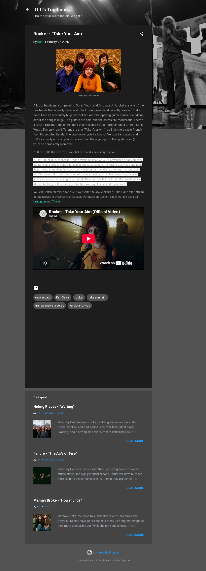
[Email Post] (35, 289)
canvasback (43, 297)
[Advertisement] (168, 85)
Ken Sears (63, 297)
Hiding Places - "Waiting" (53, 406)
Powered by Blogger (105, 552)
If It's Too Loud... (53, 9)
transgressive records (49, 305)
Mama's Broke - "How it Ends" (57, 500)
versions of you (79, 305)
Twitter (56, 201)
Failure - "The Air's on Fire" (55, 453)
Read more (135, 441)
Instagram (39, 201)
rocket (79, 297)
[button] (141, 34)
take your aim (97, 297)
